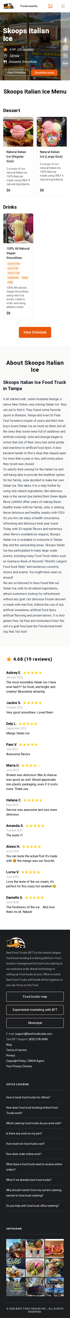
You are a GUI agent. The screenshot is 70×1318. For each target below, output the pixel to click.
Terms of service (16, 1050)
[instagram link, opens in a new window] (65, 48)
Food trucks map (35, 996)
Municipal (35, 1023)
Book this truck (44, 72)
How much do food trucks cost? (25, 1143)
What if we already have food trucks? (29, 1179)
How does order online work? (23, 1154)
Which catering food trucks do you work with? (33, 1123)
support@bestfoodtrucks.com (33, 1033)
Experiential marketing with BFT (35, 1010)
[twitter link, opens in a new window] (65, 56)
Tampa (14, 55)
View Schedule (16, 72)
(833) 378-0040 (38, 1039)
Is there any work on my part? (24, 1133)
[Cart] (49, 6)
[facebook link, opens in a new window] (65, 40)
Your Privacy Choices (19, 1066)
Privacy (10, 1055)
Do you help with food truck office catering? (32, 1205)
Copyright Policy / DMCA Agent (25, 1060)
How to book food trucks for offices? (28, 1097)
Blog (9, 1044)
